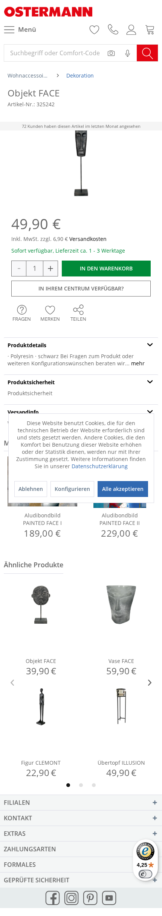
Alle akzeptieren (123, 488)
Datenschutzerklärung (100, 466)
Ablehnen (30, 488)
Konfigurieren (72, 488)
